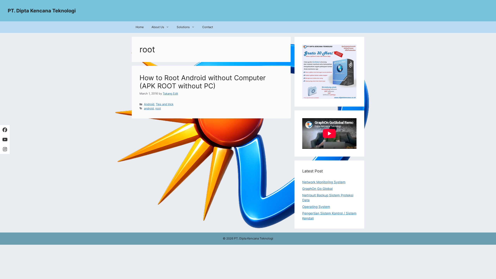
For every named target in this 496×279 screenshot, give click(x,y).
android (149, 108)
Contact (207, 27)
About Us (158, 27)
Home (140, 27)
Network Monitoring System (323, 182)
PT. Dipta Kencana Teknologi (42, 11)
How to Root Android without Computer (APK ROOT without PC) (203, 82)
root (158, 108)
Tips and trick (164, 104)
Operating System (316, 207)
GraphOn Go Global (317, 189)
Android (149, 104)
